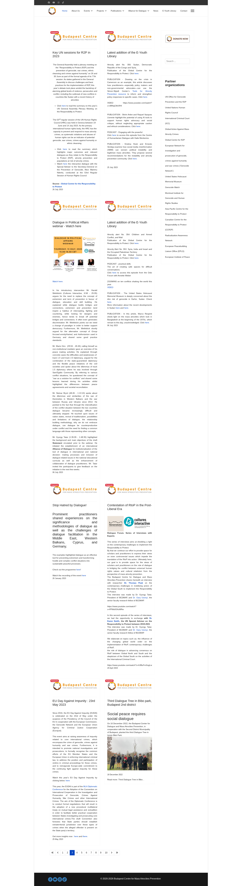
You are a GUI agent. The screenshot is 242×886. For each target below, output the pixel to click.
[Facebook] (49, 2)
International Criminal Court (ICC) (177, 120)
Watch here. (58, 281)
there (85, 836)
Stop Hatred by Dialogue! (70, 505)
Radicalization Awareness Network (176, 238)
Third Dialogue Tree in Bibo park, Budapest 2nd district (129, 702)
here (64, 106)
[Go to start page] (52, 852)
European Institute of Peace (177, 257)
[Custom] (63, 2)
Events (87, 11)
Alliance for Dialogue (137, 11)
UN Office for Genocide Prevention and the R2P (175, 99)
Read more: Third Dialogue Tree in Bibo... (125, 779)
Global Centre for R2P (175, 140)
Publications (116, 11)
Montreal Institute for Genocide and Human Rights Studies (175, 198)
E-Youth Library (169, 11)
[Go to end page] (117, 852)
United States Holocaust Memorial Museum (175, 179)
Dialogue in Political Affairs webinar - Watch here (71, 224)
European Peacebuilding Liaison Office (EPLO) (176, 248)
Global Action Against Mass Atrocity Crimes (177, 131)
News (155, 11)
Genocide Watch (172, 187)
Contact (183, 11)
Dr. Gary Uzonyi (140, 597)
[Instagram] (58, 2)
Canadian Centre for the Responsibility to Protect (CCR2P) (176, 224)
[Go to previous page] (57, 852)
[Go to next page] (111, 852)
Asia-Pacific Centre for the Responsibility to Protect (176, 211)
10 (106, 852)
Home (64, 11)
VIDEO (110, 287)
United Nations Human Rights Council (175, 110)
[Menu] (192, 10)
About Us (76, 11)
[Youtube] (54, 2)
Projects (100, 11)
